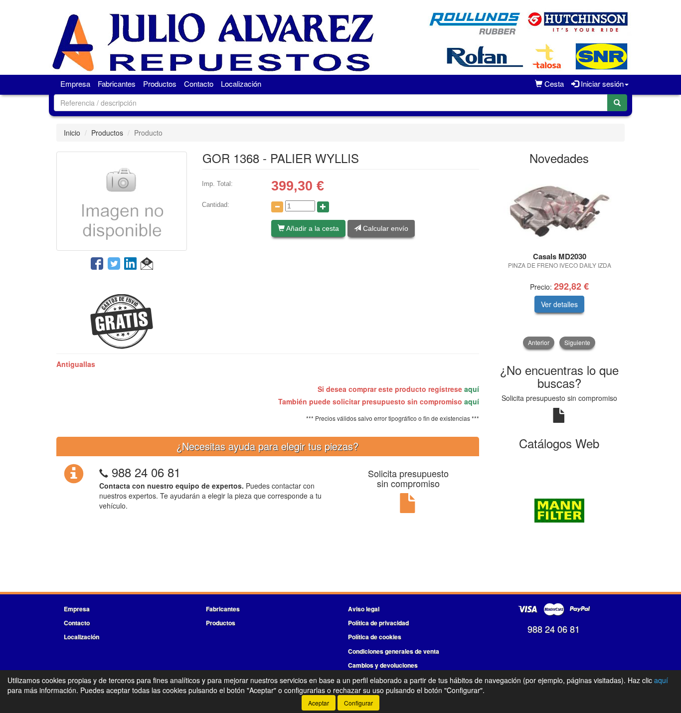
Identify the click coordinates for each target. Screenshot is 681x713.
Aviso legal (363, 608)
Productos (159, 83)
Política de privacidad (378, 622)
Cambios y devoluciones (383, 665)
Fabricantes (117, 83)
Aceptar (318, 703)
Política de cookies (374, 636)
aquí (471, 389)
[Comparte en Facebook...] (97, 264)
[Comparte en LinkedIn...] (130, 264)
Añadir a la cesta (312, 228)
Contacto (198, 83)
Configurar (358, 703)
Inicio (72, 133)
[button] (147, 264)
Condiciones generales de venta (393, 651)
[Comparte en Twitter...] (114, 264)
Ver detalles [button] (559, 304)
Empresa (75, 83)
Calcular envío (384, 228)
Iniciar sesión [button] (601, 83)
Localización (241, 83)
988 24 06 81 (146, 472)
